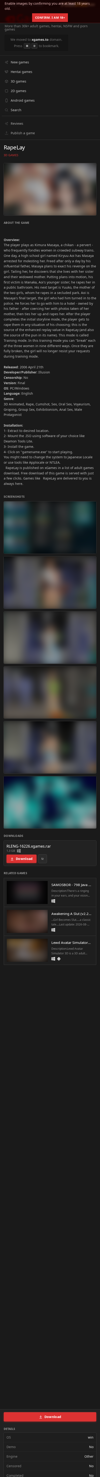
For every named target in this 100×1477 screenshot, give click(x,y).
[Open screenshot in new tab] (50, 527)
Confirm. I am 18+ (50, 17)
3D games (11, 155)
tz (42, 859)
